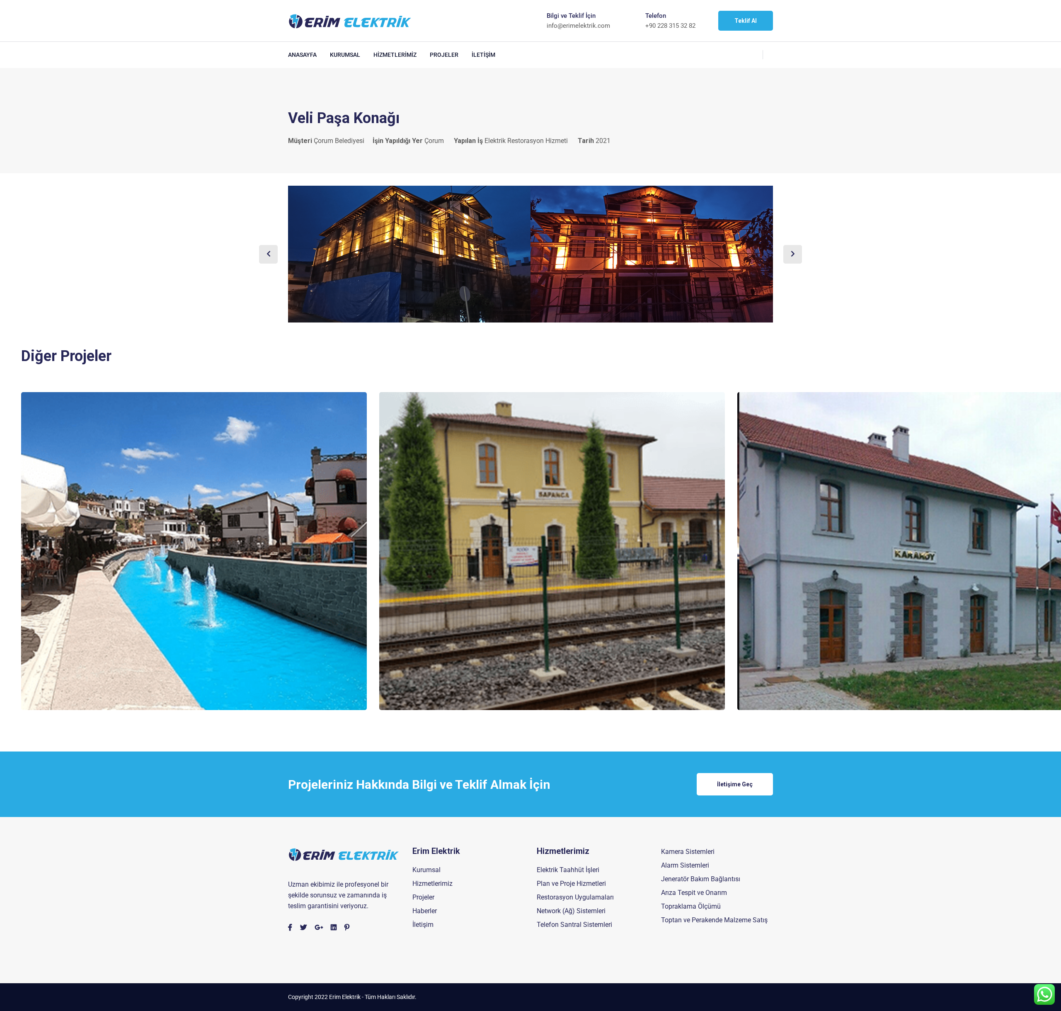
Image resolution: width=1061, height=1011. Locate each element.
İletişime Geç (735, 784)
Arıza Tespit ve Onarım (694, 893)
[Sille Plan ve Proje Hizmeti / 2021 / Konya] (194, 551)
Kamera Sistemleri (688, 852)
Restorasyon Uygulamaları (575, 897)
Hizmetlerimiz (432, 883)
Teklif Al (745, 20)
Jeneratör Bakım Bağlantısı (700, 879)
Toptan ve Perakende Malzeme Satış (714, 920)
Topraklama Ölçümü (691, 906)
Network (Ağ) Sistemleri (571, 911)
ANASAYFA (302, 54)
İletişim (423, 925)
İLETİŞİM (483, 54)
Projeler (423, 897)
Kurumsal (426, 870)
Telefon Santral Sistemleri (574, 925)
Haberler (424, 911)
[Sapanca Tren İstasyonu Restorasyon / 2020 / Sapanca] (552, 551)
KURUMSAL (345, 54)
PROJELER (444, 54)
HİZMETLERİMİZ (395, 54)
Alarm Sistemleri (685, 865)
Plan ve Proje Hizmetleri (571, 883)
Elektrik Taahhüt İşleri (568, 870)
